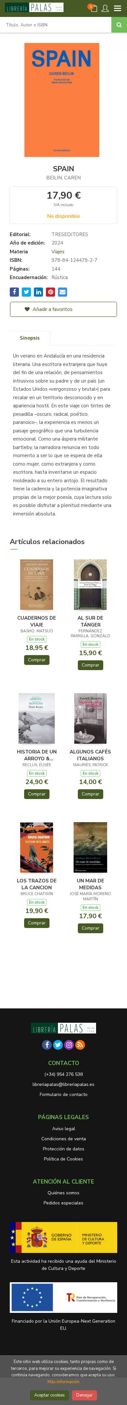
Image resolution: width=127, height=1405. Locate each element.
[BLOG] (80, 1045)
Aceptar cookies (49, 1395)
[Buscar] (119, 25)
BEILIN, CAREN (63, 178)
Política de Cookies (63, 1159)
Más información (63, 1382)
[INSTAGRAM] (69, 1045)
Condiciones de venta (63, 1139)
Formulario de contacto (64, 1094)
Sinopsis (30, 338)
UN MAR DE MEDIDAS (90, 884)
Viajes (57, 251)
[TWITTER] (58, 1045)
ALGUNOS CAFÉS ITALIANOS (90, 755)
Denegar (84, 1395)
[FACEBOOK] (47, 1045)
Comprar (37, 660)
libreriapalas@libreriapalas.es (63, 1084)
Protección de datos (63, 1149)
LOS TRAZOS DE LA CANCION (37, 884)
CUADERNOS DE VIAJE (36, 621)
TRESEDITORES (69, 234)
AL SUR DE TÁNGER (90, 621)
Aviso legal (63, 1129)
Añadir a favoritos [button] (52, 309)
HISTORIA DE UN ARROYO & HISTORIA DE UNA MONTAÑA (37, 755)
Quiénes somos (63, 1193)
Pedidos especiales (63, 1203)
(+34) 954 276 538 (63, 1074)
